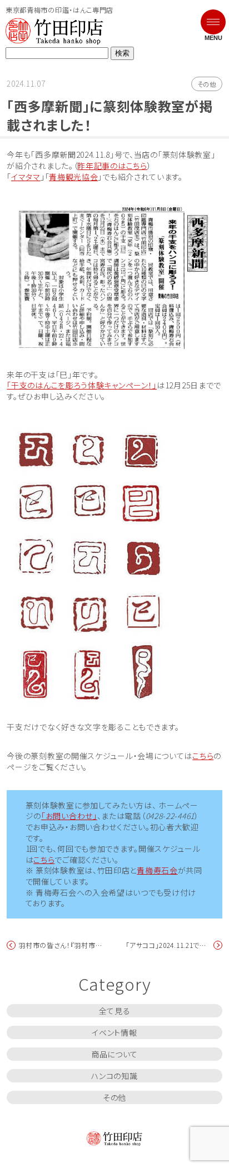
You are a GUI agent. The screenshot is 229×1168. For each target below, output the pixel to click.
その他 (206, 83)
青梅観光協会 (73, 177)
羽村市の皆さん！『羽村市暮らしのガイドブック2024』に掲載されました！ (61, 945)
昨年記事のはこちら (112, 166)
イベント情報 (114, 1032)
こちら (202, 756)
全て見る (115, 1010)
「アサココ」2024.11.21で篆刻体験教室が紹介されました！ (169, 945)
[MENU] (215, 15)
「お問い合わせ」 (69, 816)
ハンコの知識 (114, 1075)
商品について (114, 1054)
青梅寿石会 (157, 870)
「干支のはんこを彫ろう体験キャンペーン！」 (82, 385)
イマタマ (26, 177)
